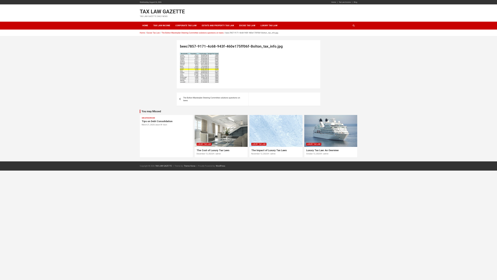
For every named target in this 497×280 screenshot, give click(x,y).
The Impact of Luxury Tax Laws (269, 150)
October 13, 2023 (313, 154)
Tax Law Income (345, 2)
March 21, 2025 (148, 125)
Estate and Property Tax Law (218, 25)
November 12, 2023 (259, 154)
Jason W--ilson (161, 125)
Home (333, 2)
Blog (355, 2)
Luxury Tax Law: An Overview (322, 150)
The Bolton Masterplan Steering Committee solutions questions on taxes (211, 99)
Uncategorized (148, 118)
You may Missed (151, 111)
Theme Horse (189, 166)
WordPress (220, 166)
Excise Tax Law (247, 25)
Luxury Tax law (269, 25)
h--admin (217, 154)
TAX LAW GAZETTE (162, 12)
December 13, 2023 (205, 154)
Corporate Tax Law (186, 25)
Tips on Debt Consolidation (157, 121)
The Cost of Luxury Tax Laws (213, 150)
